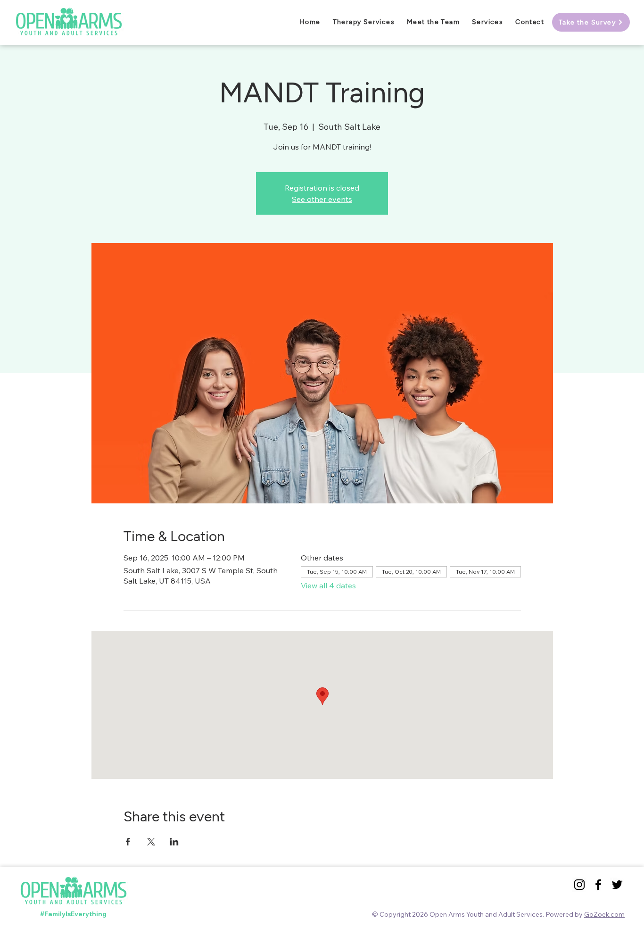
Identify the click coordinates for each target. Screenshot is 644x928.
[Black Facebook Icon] (598, 885)
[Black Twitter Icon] (617, 885)
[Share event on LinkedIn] (174, 841)
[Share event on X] (151, 841)
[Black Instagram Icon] (579, 885)
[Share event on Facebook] (128, 841)
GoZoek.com (604, 914)
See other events (322, 199)
